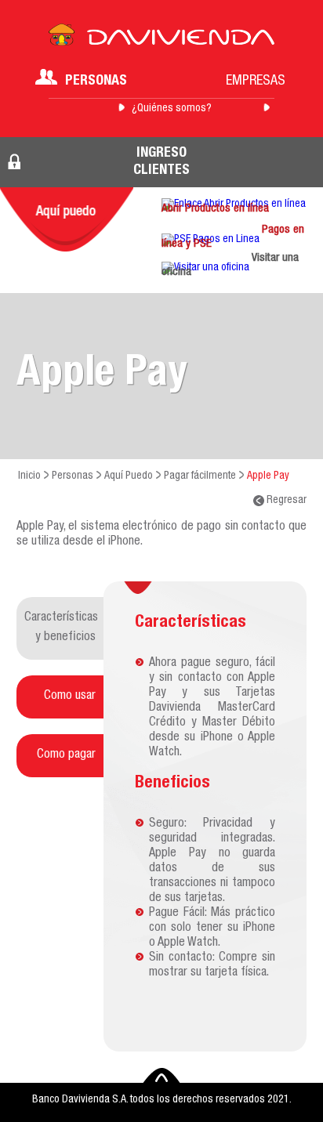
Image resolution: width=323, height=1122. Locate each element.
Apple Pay (268, 476)
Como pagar (66, 755)
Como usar (70, 696)
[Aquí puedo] (66, 219)
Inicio (29, 476)
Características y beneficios (61, 628)
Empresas (255, 81)
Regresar (285, 500)
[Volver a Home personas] (161, 39)
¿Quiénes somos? (172, 108)
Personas (96, 81)
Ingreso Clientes (161, 162)
